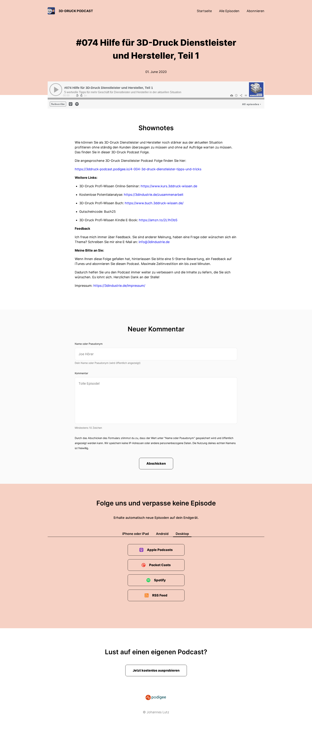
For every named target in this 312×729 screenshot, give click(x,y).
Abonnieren (255, 11)
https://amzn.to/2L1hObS (158, 220)
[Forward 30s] (81, 95)
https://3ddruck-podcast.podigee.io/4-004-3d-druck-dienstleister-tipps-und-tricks (138, 169)
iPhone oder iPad (135, 534)
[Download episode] (231, 95)
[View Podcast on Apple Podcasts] (70, 104)
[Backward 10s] (77, 95)
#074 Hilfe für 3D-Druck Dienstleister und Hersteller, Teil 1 (108, 88)
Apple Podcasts (160, 550)
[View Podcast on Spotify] (77, 104)
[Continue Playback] (55, 89)
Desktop (182, 534)
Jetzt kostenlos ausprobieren (156, 670)
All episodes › (251, 104)
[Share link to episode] (241, 95)
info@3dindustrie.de (154, 242)
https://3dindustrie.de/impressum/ (119, 285)
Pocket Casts (160, 565)
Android (162, 534)
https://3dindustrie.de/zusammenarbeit (153, 194)
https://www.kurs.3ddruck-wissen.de (169, 186)
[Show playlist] (245, 95)
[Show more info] (236, 95)
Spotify (160, 580)
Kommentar (81, 373)
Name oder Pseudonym (89, 343)
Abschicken (156, 463)
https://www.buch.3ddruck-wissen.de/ (154, 203)
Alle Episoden (229, 11)
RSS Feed (159, 595)
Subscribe (58, 104)
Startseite (204, 11)
